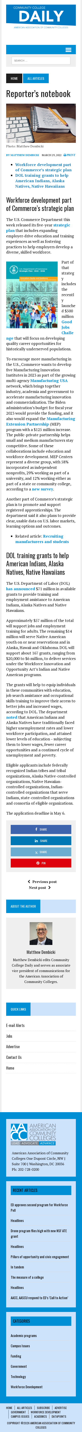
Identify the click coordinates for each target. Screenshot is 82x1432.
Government (19, 1366)
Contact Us (14, 1057)
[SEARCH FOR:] (41, 60)
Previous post (44, 881)
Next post (37, 887)
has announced (20, 588)
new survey (42, 489)
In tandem (17, 1266)
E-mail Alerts (15, 1025)
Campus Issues (20, 1345)
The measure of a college (27, 1277)
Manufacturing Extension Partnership (40, 421)
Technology (18, 1376)
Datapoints (59, 1416)
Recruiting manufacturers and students (42, 539)
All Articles (24, 1408)
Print (70, 155)
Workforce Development (27, 1386)
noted (11, 717)
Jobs (9, 1036)
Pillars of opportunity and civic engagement (40, 1256)
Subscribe (43, 1408)
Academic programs (24, 1335)
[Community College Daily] (41, 17)
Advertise (13, 1046)
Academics (40, 1416)
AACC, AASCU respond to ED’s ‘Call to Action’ (39, 1297)
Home (10, 1068)
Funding (16, 1355)
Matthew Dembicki (41, 952)
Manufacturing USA (49, 380)
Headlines (17, 1220)
